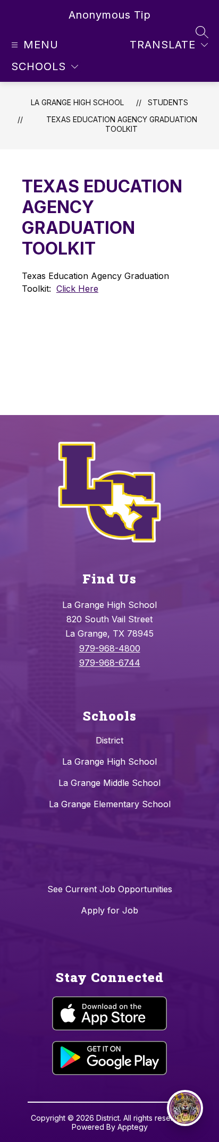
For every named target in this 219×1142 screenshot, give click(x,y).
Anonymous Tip (110, 15)
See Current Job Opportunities (109, 889)
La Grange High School (77, 102)
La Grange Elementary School (110, 804)
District (109, 740)
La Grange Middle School (109, 782)
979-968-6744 (109, 662)
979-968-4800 (109, 648)
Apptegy (132, 1126)
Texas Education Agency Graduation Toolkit (121, 124)
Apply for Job (109, 910)
